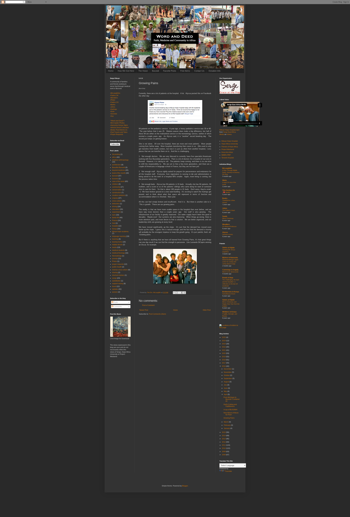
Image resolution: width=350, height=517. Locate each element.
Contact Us (199, 71)
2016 (224, 366)
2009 (224, 452)
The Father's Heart (228, 210)
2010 (224, 448)
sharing (115, 272)
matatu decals (117, 245)
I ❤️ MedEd (226, 192)
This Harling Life (228, 190)
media (114, 247)
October (227, 375)
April (226, 394)
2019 (224, 357)
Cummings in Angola (230, 270)
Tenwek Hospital (227, 158)
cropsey (115, 198)
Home (110, 71)
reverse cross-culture (120, 270)
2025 (224, 337)
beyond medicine (118, 170)
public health (117, 267)
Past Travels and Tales (119, 132)
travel (114, 286)
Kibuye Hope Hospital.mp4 (229, 130)
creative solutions (118, 195)
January (227, 428)
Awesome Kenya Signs (119, 125)
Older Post (207, 310)
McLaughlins (115, 93)
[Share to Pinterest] (184, 292)
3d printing (116, 154)
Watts (224, 180)
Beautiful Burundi (118, 167)
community (116, 187)
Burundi (155, 71)
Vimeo (229, 134)
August (226, 382)
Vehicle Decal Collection (120, 128)
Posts (115, 302)
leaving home (117, 242)
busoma (115, 179)
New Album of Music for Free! (231, 414)
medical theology (118, 253)
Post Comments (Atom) (157, 314)
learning (115, 239)
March (226, 422)
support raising (117, 284)
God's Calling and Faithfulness (230, 405)
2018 (224, 360)
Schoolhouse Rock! (228, 294)
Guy (112, 116)
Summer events (227, 234)
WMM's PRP (226, 155)
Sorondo (114, 114)
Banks (113, 105)
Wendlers (114, 98)
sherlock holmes (118, 275)
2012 (224, 442)
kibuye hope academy (120, 231)
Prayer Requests (117, 134)
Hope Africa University (229, 144)
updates (115, 289)
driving (114, 206)
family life (115, 218)
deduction (115, 204)
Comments (117, 306)
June (226, 388)
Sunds (224, 216)
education (115, 209)
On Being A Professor (229, 226)
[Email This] (174, 292)
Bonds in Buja (227, 278)
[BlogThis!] (176, 292)
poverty (115, 259)
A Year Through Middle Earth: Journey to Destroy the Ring (231, 172)
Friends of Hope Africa (229, 147)
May (225, 391)
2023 (224, 344)
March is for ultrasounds (230, 272)
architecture (116, 165)
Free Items (185, 71)
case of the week (118, 181)
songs (114, 278)
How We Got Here (126, 71)
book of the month (118, 173)
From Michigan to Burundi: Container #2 (232, 399)
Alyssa (225, 232)
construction (116, 193)
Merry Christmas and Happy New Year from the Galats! (230, 304)
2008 (224, 455)
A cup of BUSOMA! (230, 410)
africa (114, 157)
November (228, 372)
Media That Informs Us (119, 130)
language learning (119, 236)
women (115, 292)
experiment (116, 212)
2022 (224, 347)
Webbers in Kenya (229, 312)
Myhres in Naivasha (230, 258)
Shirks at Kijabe (228, 248)
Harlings (114, 109)
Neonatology (117, 256)
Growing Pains (229, 418)
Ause (112, 111)
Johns (113, 107)
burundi (115, 176)
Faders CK (115, 102)
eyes (114, 215)
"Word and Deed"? (117, 121)
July (225, 385)
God (113, 223)
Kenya (114, 229)
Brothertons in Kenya (230, 292)
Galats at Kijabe (228, 300)
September (228, 378)
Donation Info (214, 71)
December (228, 369)
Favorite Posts (169, 71)
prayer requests (118, 264)
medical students (118, 250)
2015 (224, 432)
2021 (224, 350)
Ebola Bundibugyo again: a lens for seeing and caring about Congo (230, 262)
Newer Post (143, 310)
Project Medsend (227, 149)
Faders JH (114, 95)
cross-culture (117, 201)
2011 (224, 445)
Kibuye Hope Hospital (229, 141)
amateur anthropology (120, 160)
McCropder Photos (118, 123)
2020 (224, 353)
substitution (116, 281)
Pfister (113, 100)
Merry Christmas (228, 218)
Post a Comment (148, 305)
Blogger (185, 486)
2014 (224, 436)
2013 (224, 439)
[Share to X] (179, 292)
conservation (117, 190)
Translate (228, 471)
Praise (114, 261)
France (114, 220)
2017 (224, 363)
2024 (224, 341)
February (227, 425)
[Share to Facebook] (182, 292)
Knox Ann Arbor (227, 152)
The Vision (143, 71)
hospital (115, 226)
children (115, 184)
